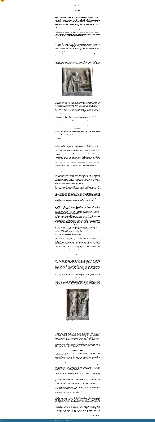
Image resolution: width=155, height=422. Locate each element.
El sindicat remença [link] (142, 1)
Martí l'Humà (99, 144)
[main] (77, 5)
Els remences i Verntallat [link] (149, 1)
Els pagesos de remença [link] (134, 1)
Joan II (59, 238)
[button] (154, 1)
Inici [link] (129, 1)
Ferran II (88, 238)
